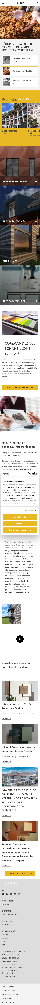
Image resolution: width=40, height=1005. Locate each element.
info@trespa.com (10, 976)
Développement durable (10, 914)
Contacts (5, 938)
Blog (3, 945)
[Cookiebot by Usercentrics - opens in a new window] (28, 473)
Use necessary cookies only (20, 530)
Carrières (5, 934)
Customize (19, 523)
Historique (5, 918)
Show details (28, 510)
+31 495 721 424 (9, 965)
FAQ (3, 941)
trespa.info (19, 461)
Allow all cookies (20, 517)
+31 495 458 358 (10, 971)
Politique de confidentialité (10, 994)
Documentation (7, 921)
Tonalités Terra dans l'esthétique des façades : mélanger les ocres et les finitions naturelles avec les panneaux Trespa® (17, 852)
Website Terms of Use (8, 990)
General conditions (8, 986)
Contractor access (7, 998)
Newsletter (6, 924)
